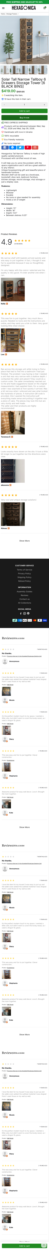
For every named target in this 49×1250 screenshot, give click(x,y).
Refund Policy (24, 581)
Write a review (41, 235)
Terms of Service (24, 570)
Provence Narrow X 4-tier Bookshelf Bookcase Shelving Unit (24, 656)
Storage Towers (12, 14)
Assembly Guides (24, 591)
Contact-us (25, 599)
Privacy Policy (24, 573)
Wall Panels (10, 684)
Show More (24, 541)
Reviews (24, 595)
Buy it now (24, 117)
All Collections (24, 603)
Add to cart (24, 1246)
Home (3, 14)
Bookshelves (10, 760)
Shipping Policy (24, 577)
